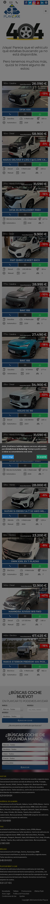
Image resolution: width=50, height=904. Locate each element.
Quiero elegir (8, 457)
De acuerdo (41, 457)
